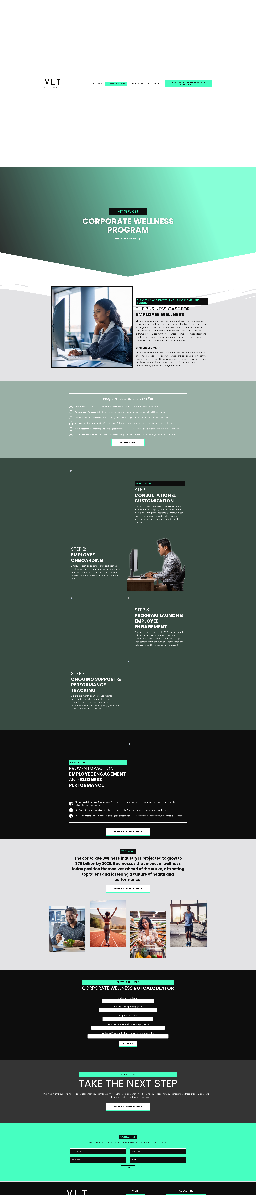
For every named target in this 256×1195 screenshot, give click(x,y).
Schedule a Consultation (128, 831)
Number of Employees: (128, 998)
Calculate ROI (128, 1043)
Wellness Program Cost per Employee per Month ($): (128, 1033)
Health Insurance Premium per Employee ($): (128, 1024)
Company (151, 83)
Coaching (97, 83)
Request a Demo (128, 442)
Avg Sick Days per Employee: (128, 1006)
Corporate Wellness (116, 83)
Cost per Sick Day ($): (128, 1015)
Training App (137, 83)
